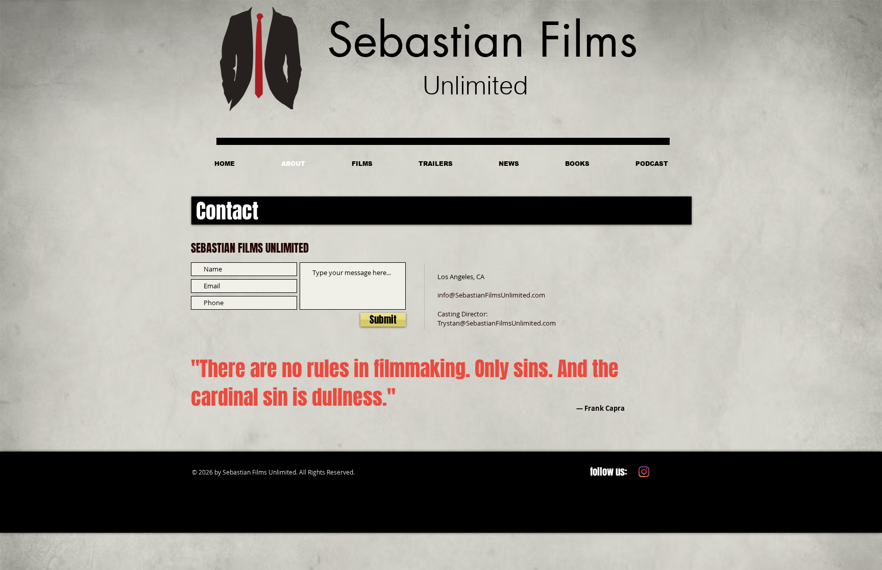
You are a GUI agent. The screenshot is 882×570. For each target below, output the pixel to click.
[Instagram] (644, 471)
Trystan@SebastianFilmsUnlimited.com (496, 323)
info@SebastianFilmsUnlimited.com (491, 295)
